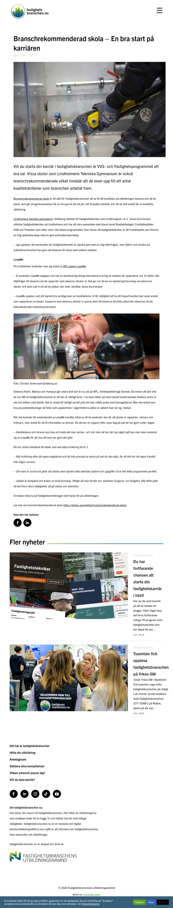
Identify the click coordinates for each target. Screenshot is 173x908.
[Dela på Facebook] (18, 523)
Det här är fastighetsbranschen (30, 746)
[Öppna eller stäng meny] (159, 10)
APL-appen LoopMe (74, 266)
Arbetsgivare (18, 759)
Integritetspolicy (91, 903)
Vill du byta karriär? (22, 780)
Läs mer (138, 634)
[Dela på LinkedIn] (27, 523)
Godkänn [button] (139, 902)
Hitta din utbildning (22, 752)
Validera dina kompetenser (27, 766)
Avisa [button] (151, 902)
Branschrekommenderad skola (31, 198)
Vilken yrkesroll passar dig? (27, 773)
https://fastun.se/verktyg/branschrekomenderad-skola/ (95, 505)
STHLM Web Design (91, 894)
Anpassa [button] (163, 902)
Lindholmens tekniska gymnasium (33, 218)
